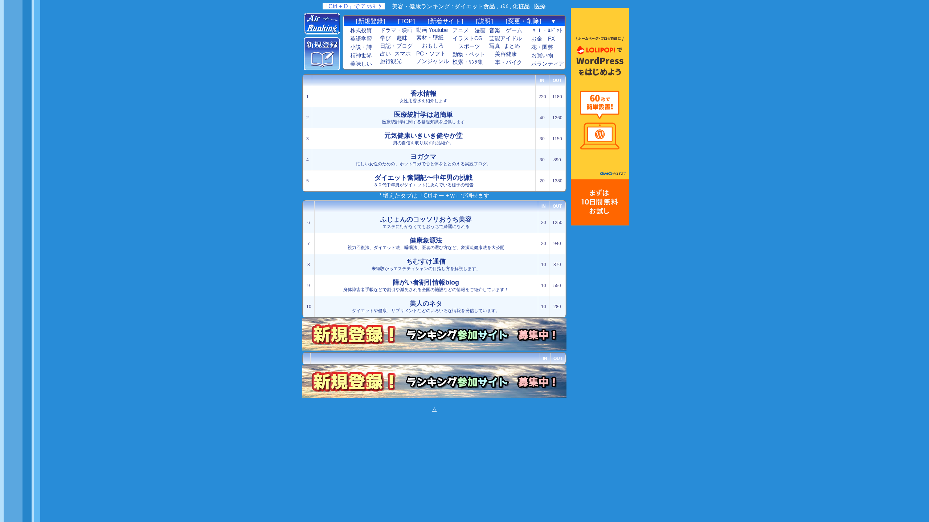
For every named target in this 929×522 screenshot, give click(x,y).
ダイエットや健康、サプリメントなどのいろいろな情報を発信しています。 (426, 306)
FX (551, 39)
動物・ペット (469, 54)
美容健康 (506, 54)
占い (385, 54)
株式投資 (361, 30)
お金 (536, 39)
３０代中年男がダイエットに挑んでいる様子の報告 (423, 180)
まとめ (512, 46)
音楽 (494, 30)
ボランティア (547, 64)
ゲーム (514, 30)
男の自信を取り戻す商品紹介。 (423, 138)
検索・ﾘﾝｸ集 (468, 62)
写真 (494, 46)
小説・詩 (361, 47)
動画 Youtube (432, 30)
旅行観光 (391, 61)
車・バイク (508, 62)
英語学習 (361, 39)
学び (385, 38)
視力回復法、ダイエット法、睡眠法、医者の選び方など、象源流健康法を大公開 (426, 243)
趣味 (402, 38)
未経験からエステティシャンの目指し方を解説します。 (426, 264)
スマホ (402, 54)
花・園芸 (542, 47)
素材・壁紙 (429, 38)
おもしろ (433, 46)
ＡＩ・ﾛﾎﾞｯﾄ (546, 30)
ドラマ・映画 (396, 30)
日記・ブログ (396, 46)
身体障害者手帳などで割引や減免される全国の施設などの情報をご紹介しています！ (426, 285)
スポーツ (469, 46)
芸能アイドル (505, 38)
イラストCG (468, 38)
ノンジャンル (432, 61)
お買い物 (542, 55)
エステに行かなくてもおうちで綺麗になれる (426, 222)
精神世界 (361, 55)
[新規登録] (322, 68)
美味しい (361, 64)
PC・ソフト (431, 54)
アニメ (461, 30)
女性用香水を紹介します (423, 96)
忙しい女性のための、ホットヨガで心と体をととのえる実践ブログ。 (423, 159)
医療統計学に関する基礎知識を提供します (423, 117)
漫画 (480, 30)
